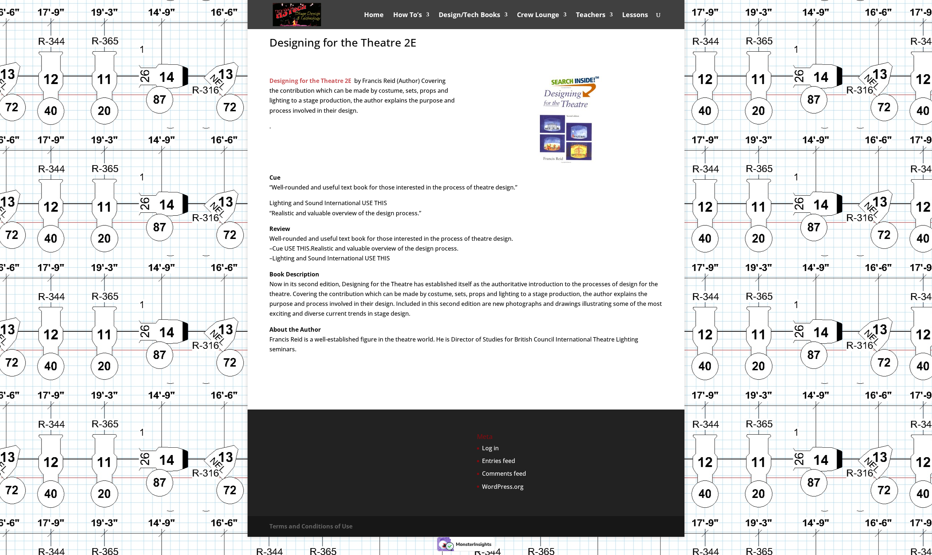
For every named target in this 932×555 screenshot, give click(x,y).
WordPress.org (503, 487)
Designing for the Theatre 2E (310, 81)
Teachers (590, 15)
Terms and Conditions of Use (310, 526)
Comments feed (504, 474)
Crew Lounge (538, 15)
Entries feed (498, 461)
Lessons (635, 15)
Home (374, 15)
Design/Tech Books (469, 15)
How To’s (407, 15)
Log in (490, 448)
